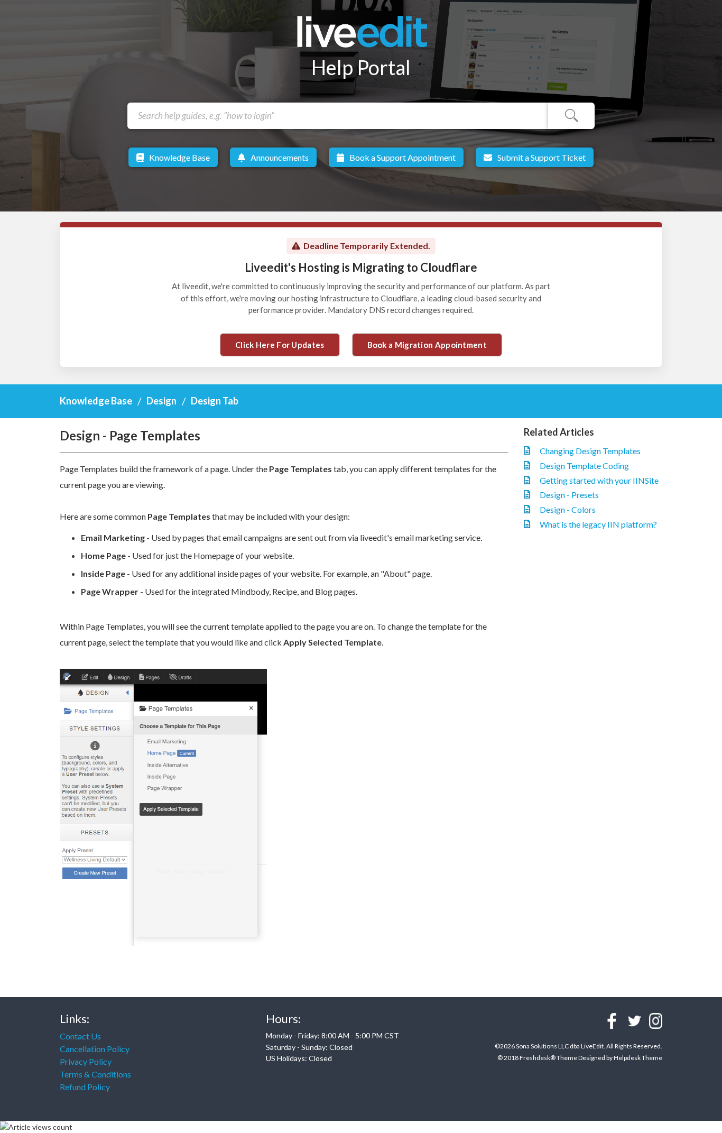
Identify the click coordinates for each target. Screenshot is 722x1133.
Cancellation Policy (94, 1049)
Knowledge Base (179, 157)
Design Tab (214, 401)
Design (161, 401)
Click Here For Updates (280, 344)
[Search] (571, 116)
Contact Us (80, 1036)
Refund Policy (85, 1087)
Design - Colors (568, 509)
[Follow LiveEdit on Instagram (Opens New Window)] (655, 1021)
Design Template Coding (584, 465)
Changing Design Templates (590, 451)
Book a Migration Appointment (427, 344)
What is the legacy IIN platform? (598, 524)
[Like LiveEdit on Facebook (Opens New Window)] (611, 1021)
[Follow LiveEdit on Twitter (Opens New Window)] (634, 1021)
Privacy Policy (86, 1061)
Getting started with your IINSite (599, 480)
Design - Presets (569, 495)
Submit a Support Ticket (541, 157)
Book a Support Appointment (402, 157)
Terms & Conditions (95, 1074)
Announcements (280, 157)
